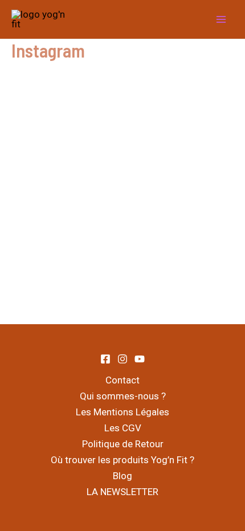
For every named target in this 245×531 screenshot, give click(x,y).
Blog (122, 475)
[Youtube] (139, 359)
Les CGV (122, 428)
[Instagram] (122, 359)
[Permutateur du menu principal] (221, 19)
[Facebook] (105, 359)
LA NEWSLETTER (122, 491)
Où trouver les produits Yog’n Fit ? (122, 459)
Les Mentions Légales (122, 412)
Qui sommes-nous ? (123, 396)
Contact (122, 380)
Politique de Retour (123, 444)
